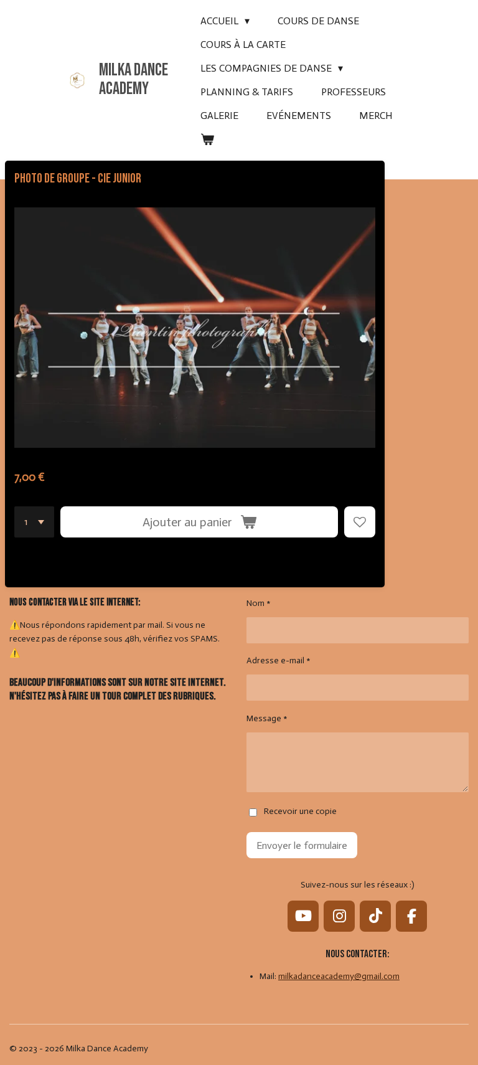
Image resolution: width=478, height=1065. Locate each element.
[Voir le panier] (207, 139)
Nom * (258, 603)
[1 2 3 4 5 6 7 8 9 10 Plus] (34, 521)
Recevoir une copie (300, 812)
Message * (267, 718)
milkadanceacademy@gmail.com (339, 976)
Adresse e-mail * (278, 660)
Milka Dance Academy (133, 79)
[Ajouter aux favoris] (359, 521)
